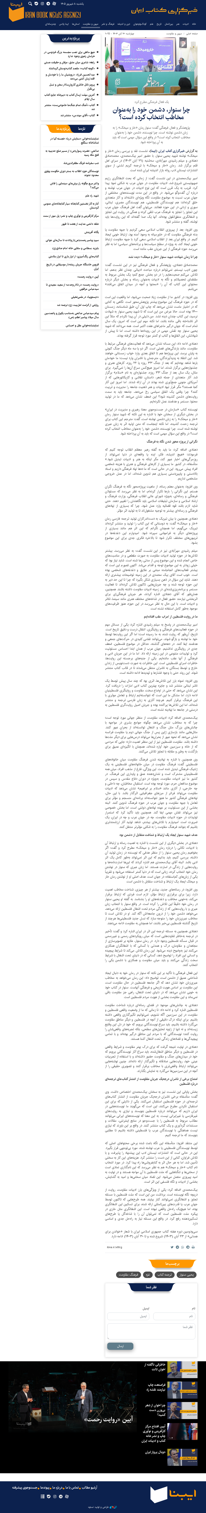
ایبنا (164, 11)
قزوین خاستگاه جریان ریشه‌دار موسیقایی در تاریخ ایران (72, 266)
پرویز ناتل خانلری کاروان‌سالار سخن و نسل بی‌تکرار (72, 86)
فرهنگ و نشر (108, 24)
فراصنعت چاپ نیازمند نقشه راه (155, 1387)
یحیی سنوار (186, 1274)
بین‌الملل (169, 24)
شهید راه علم (92, 195)
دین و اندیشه (123, 24)
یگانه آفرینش (91, 232)
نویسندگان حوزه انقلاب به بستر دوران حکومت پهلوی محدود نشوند (71, 173)
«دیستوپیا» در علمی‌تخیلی (85, 297)
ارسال (120, 1346)
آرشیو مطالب (89, 1487)
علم (151, 24)
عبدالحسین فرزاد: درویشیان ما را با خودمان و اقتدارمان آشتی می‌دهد (70, 76)
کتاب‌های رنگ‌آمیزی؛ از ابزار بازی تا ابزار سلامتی (73, 256)
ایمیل (146, 1308)
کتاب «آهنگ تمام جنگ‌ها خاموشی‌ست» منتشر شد (70, 107)
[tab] (82, 129)
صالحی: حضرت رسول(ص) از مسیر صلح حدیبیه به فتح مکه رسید (72, 153)
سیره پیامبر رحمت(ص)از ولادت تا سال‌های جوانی (72, 240)
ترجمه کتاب (165, 1274)
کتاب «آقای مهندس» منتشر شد (77, 115)
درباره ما (57, 1487)
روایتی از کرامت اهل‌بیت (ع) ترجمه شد (78, 305)
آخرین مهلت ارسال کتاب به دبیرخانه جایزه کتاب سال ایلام (69, 97)
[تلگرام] (60, 1497)
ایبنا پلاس (64, 24)
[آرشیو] (42, 1497)
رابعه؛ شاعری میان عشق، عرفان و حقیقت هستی (69, 62)
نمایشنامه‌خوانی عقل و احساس (82, 325)
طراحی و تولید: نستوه (98, 1507)
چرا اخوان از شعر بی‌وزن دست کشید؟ (155, 1410)
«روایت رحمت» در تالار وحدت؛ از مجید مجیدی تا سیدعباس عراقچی (72, 287)
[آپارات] (66, 1497)
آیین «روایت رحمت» (88, 277)
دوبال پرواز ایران (155, 1452)
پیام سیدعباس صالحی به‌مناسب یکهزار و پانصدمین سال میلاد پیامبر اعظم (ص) (71, 315)
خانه (194, 24)
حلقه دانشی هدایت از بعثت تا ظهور (80, 224)
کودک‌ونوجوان (140, 24)
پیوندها (44, 1487)
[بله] (48, 1497)
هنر (177, 24)
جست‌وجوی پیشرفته (24, 1487)
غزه (148, 1274)
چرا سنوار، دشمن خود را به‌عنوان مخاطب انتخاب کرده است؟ (151, 113)
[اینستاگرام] (54, 1497)
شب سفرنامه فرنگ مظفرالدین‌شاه (81, 163)
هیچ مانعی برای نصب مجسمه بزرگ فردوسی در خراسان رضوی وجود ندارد (69, 54)
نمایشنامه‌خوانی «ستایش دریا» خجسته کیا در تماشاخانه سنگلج (74, 140)
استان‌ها (76, 24)
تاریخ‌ (159, 24)
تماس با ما (72, 1487)
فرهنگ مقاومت (128, 1274)
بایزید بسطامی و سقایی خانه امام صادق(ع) (75, 248)
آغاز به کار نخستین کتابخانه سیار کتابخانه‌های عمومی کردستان (71, 205)
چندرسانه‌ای (50, 24)
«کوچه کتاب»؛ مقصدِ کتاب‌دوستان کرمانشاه (72, 68)
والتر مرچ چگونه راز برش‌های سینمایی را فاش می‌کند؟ (74, 185)
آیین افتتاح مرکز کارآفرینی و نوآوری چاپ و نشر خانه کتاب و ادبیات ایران (153, 1434)
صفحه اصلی (192, 34)
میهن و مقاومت (90, 24)
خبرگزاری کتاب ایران (172, 151)
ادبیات (186, 24)
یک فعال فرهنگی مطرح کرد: (151, 102)
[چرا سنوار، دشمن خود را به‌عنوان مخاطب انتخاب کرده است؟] (151, 66)
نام (193, 1308)
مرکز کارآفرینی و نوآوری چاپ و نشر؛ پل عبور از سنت (71, 216)
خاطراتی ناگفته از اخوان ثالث (155, 1367)
